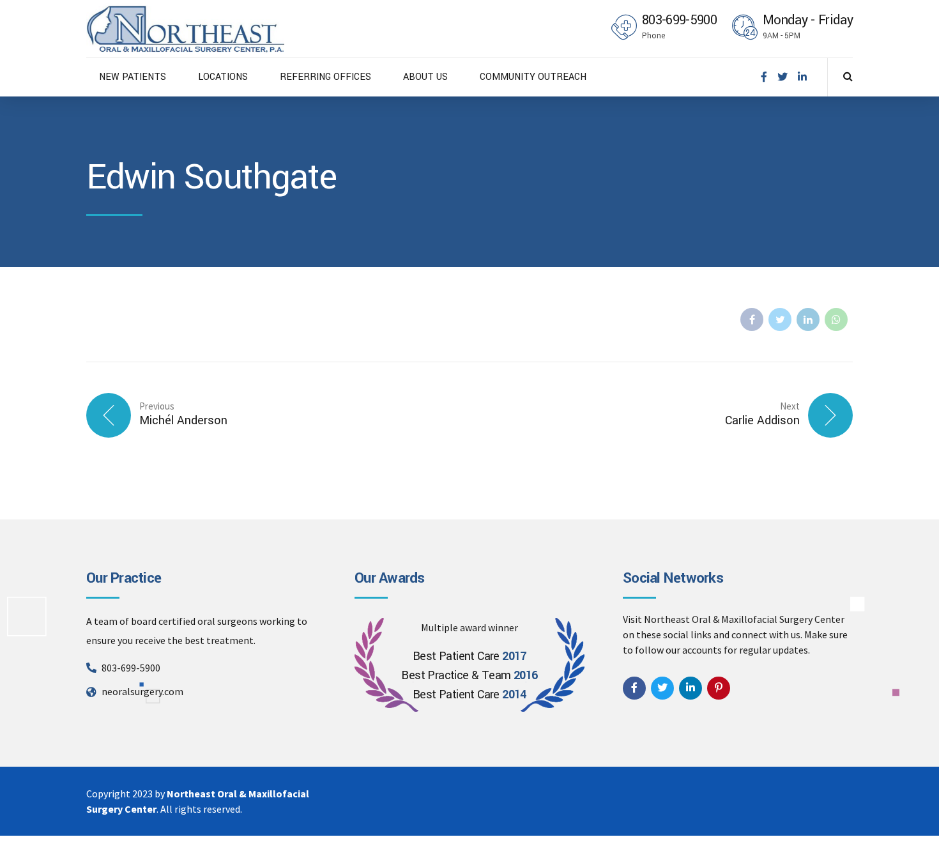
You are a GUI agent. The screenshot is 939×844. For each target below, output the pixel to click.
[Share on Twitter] (779, 319)
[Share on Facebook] (751, 319)
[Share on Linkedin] (808, 319)
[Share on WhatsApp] (836, 319)
